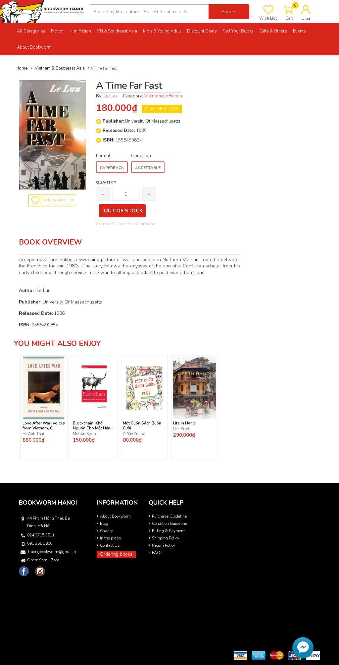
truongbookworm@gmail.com (52, 551)
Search (228, 12)
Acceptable (148, 167)
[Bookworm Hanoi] (42, 11)
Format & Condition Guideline (125, 224)
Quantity (106, 182)
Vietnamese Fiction (163, 96)
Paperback (112, 167)
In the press (110, 538)
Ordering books (116, 554)
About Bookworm (115, 516)
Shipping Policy (165, 538)
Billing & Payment (168, 530)
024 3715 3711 (41, 535)
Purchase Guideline (169, 516)
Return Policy (163, 545)
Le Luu (110, 96)
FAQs (157, 552)
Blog (104, 523)
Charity (106, 530)
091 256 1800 (39, 543)
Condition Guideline (169, 523)
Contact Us (110, 545)
